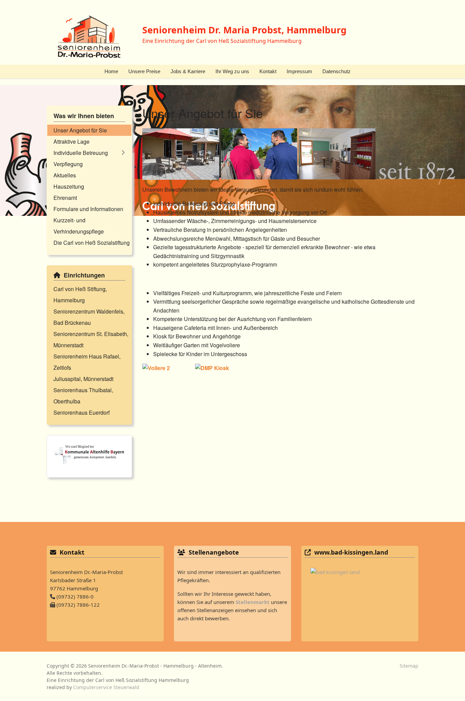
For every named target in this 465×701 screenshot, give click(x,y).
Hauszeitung (68, 186)
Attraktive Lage (71, 141)
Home (111, 71)
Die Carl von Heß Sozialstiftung (91, 242)
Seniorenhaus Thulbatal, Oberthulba (83, 395)
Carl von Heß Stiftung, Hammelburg (80, 294)
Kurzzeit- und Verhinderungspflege (78, 225)
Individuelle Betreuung (80, 153)
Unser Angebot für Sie (80, 130)
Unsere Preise (144, 71)
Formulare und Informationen (88, 209)
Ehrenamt (65, 198)
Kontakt (267, 71)
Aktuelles (64, 175)
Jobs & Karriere (188, 71)
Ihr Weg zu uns (232, 71)
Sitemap (409, 666)
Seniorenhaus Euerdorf (81, 412)
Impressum (299, 71)
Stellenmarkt (253, 602)
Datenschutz (336, 71)
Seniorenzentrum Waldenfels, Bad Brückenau (89, 316)
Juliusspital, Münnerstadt (83, 379)
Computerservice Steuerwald (106, 687)
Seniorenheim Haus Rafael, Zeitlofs (87, 361)
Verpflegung (68, 164)
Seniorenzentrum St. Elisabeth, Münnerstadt (90, 339)
